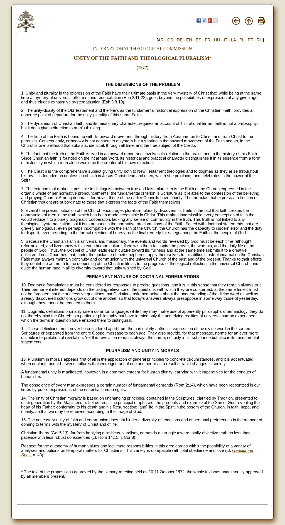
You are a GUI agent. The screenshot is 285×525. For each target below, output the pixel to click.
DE (180, 40)
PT (250, 40)
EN (189, 40)
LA (233, 40)
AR (161, 40)
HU (217, 40)
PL (241, 40)
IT (225, 40)
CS (170, 40)
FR (207, 40)
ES (198, 40)
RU (260, 40)
